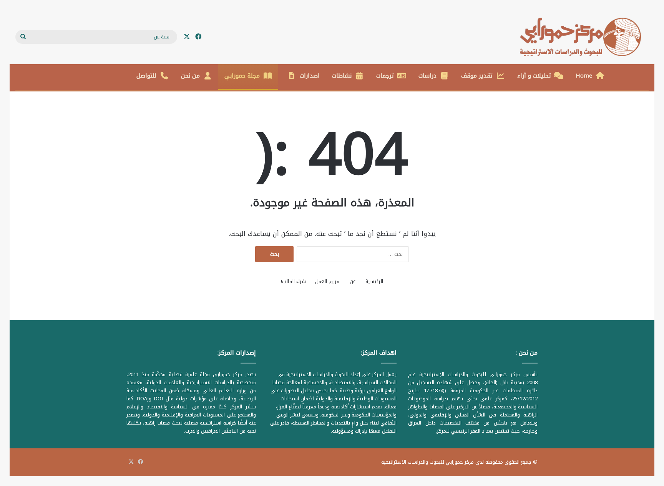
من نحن (190, 75)
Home (584, 75)
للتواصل (146, 75)
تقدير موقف (477, 75)
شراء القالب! (293, 281)
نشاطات (342, 75)
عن (352, 281)
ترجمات (385, 75)
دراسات (427, 75)
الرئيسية (374, 281)
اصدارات (310, 75)
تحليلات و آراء (534, 75)
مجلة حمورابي (242, 75)
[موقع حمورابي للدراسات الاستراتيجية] (584, 37)
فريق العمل (327, 281)
